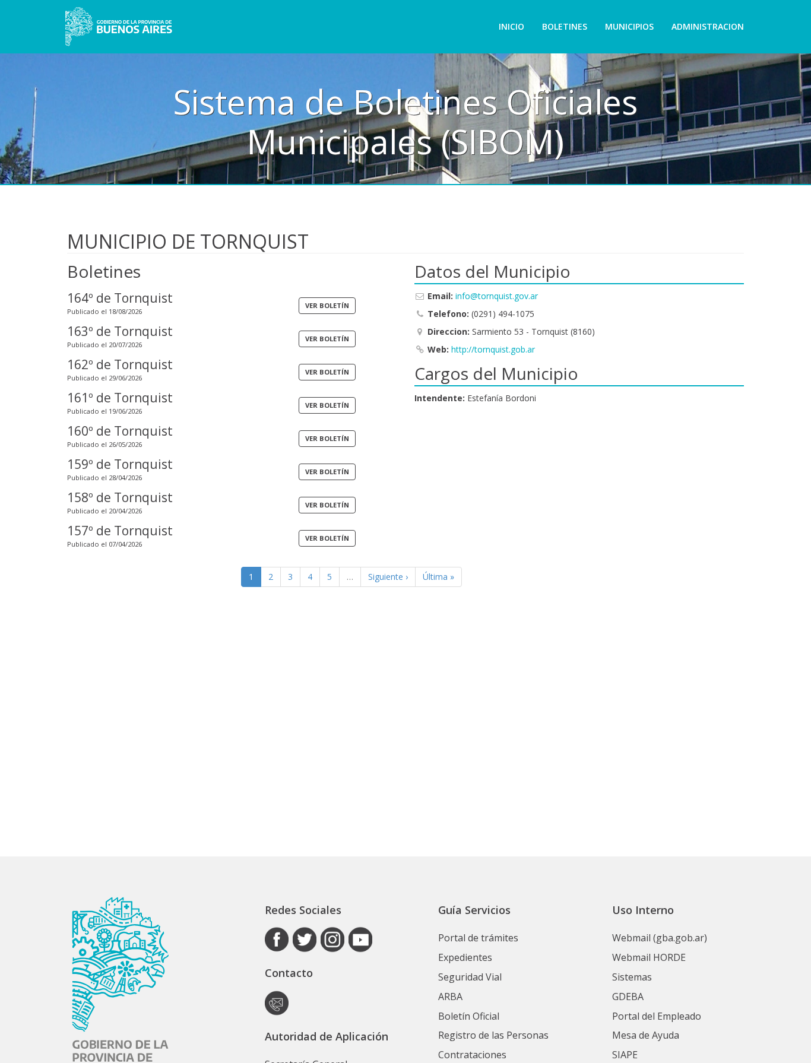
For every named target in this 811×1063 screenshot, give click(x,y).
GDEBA (628, 996)
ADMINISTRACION (707, 26)
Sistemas (632, 976)
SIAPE (625, 1054)
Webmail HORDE (649, 957)
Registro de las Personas (493, 1035)
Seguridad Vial (470, 976)
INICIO (511, 26)
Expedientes (465, 957)
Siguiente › (388, 576)
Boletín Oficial (468, 1016)
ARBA (450, 996)
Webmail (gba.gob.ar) (659, 937)
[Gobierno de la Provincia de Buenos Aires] (118, 26)
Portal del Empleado (656, 1016)
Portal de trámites (478, 937)
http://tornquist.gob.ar (493, 349)
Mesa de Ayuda (645, 1035)
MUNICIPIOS (629, 26)
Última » (438, 576)
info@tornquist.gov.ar (496, 296)
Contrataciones (472, 1054)
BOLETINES (564, 26)
